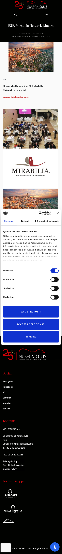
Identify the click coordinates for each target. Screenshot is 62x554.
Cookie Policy (10, 468)
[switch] (54, 279)
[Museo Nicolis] (31, 5)
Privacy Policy (10, 461)
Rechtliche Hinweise (13, 465)
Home (22, 33)
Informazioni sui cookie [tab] (47, 221)
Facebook (8, 386)
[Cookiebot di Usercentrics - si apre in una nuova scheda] (39, 213)
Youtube (7, 403)
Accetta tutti (31, 311)
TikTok (6, 408)
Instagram (8, 381)
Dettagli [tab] (25, 221)
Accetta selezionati (31, 324)
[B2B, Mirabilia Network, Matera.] (31, 56)
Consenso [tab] (9, 221)
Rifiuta (31, 336)
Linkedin (7, 397)
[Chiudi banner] (58, 213)
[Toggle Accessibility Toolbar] (55, 547)
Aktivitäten (34, 33)
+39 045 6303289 (15, 447)
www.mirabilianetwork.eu (16, 97)
